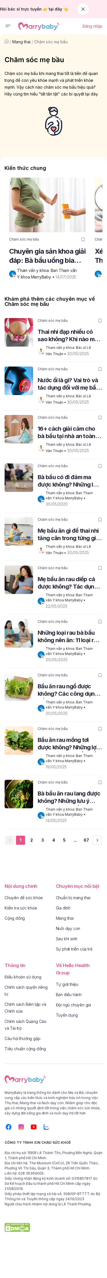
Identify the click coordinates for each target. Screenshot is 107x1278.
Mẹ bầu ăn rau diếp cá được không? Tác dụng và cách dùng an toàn (68, 583)
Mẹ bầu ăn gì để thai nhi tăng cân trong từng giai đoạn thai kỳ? (69, 535)
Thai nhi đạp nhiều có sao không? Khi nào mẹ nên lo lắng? (68, 336)
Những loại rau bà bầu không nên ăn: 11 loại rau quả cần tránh (69, 637)
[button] (8, 26)
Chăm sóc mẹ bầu (51, 41)
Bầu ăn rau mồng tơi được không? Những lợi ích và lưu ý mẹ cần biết (68, 744)
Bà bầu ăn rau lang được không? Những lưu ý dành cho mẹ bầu (69, 798)
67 (86, 840)
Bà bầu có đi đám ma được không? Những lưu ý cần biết (69, 481)
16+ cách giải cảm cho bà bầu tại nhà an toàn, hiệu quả (67, 433)
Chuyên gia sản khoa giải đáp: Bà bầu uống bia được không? (47, 256)
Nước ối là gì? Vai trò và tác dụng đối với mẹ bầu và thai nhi (68, 384)
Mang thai (21, 41)
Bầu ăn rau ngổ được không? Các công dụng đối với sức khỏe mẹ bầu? (68, 691)
